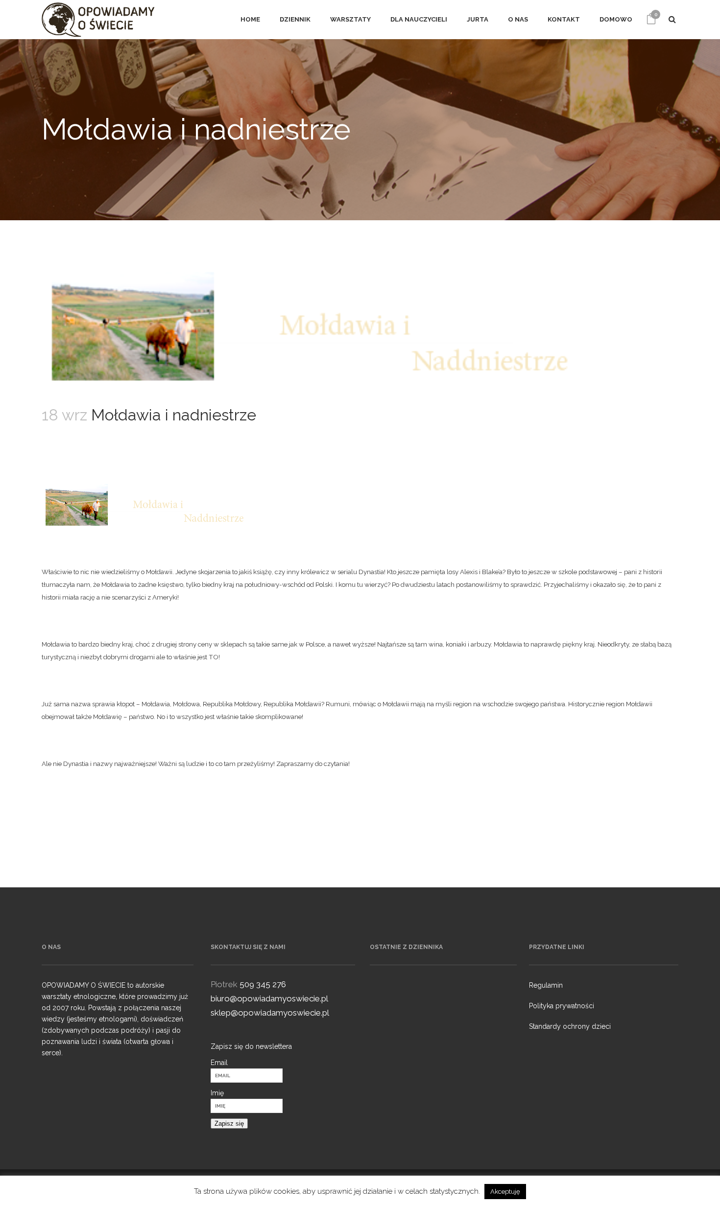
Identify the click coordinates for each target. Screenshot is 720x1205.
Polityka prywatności (561, 1006)
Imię (217, 1093)
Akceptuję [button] (505, 1191)
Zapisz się (229, 1123)
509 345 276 (263, 984)
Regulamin (546, 985)
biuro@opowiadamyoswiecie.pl (269, 998)
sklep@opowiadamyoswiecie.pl (270, 1013)
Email (219, 1062)
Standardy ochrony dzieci (570, 1026)
